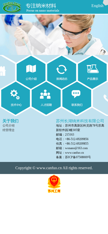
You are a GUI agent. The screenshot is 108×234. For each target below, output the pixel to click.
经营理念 (9, 130)
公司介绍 (9, 125)
